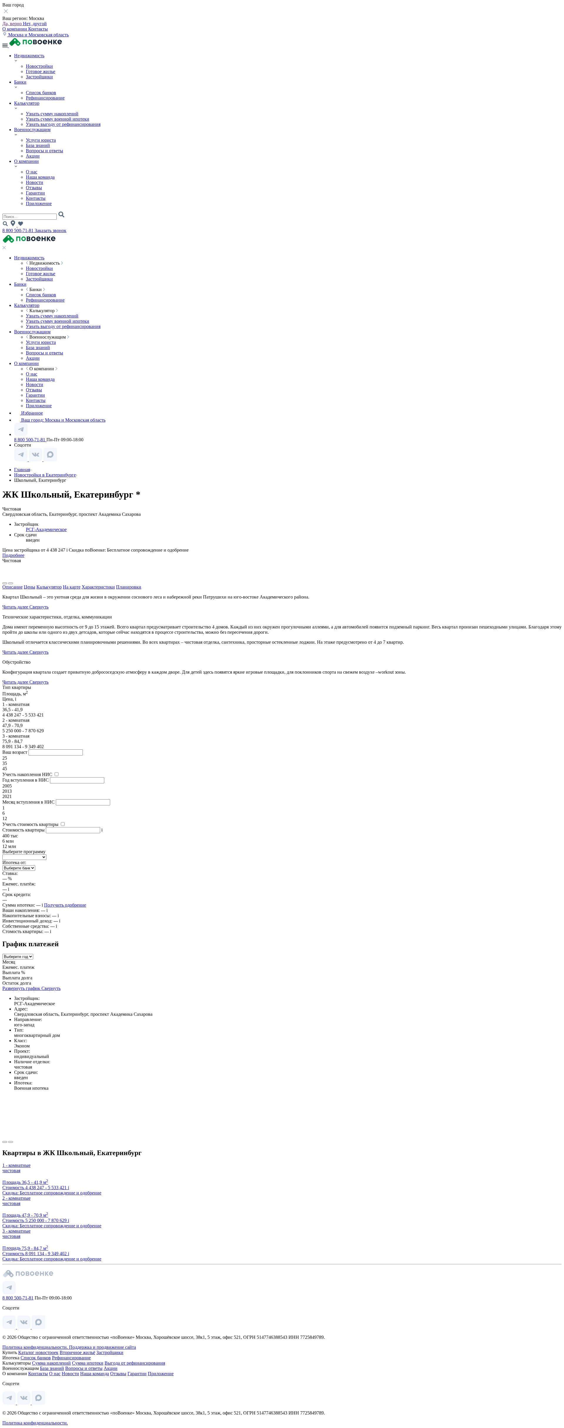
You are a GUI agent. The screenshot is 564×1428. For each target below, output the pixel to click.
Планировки (128, 586)
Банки (20, 82)
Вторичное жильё (77, 1352)
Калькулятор (26, 103)
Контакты (38, 28)
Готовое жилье (40, 71)
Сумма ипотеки (87, 1363)
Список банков (41, 92)
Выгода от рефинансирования (135, 1363)
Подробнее (13, 555)
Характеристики (98, 586)
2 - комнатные (16, 1198)
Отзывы (34, 187)
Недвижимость (29, 55)
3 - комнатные (16, 1230)
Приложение (39, 203)
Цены (29, 586)
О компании (15, 28)
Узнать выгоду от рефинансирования (63, 124)
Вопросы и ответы (44, 150)
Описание (12, 586)
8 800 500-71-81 (18, 230)
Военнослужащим (32, 129)
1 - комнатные (16, 1165)
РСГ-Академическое (46, 529)
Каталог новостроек (38, 1352)
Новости (34, 182)
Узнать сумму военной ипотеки (57, 118)
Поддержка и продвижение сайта (102, 1347)
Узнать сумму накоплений (52, 113)
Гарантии (35, 192)
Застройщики (39, 76)
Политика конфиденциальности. (35, 1347)
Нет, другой (35, 23)
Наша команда (40, 177)
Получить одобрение (65, 905)
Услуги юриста (41, 140)
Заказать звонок (50, 230)
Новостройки (39, 66)
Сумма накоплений (51, 1363)
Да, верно (12, 23)
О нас (31, 171)
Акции (33, 155)
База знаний (38, 145)
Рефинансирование (45, 97)
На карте (71, 586)
